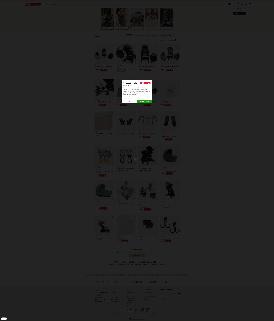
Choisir (129, 101)
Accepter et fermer (144, 101)
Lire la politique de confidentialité (129, 96)
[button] (4, 318)
